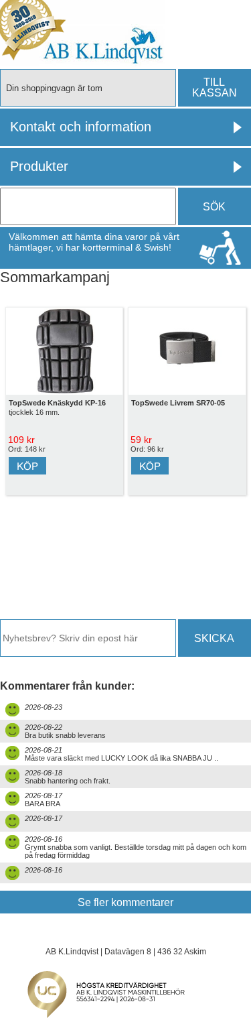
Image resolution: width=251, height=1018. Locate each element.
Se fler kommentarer (125, 902)
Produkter (39, 166)
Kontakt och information (80, 126)
